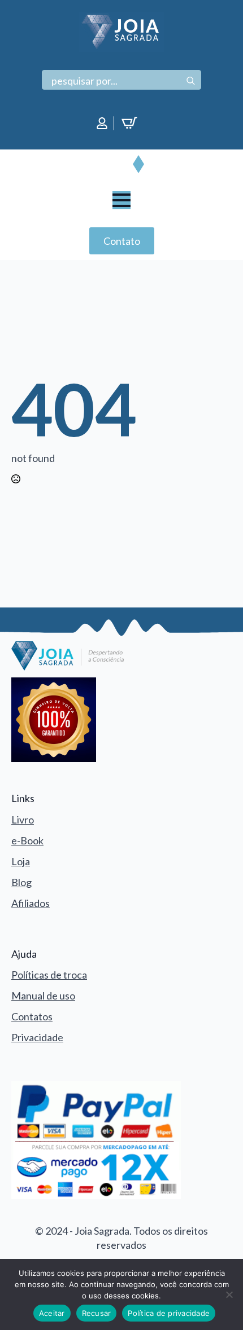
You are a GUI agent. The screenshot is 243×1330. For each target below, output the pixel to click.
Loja (20, 861)
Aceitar (52, 1313)
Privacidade (37, 1037)
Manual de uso (43, 995)
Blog (21, 882)
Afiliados (30, 903)
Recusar (96, 1313)
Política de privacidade (169, 1313)
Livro (22, 819)
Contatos (32, 1016)
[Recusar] (229, 1294)
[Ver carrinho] (131, 123)
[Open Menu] (121, 200)
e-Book (27, 840)
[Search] (191, 80)
